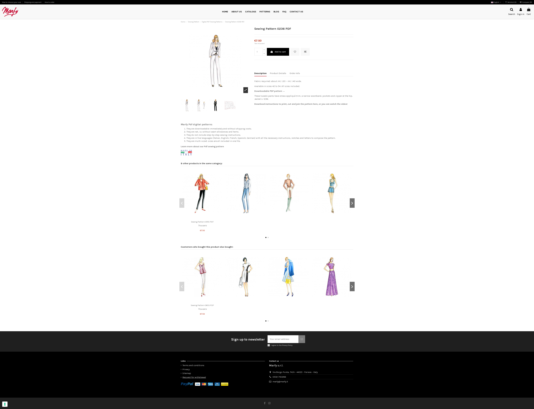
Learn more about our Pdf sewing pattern (202, 146)
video (344, 104)
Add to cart (280, 51)
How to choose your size (11, 2)
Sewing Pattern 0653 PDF (202, 305)
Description (260, 73)
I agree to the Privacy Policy (281, 345)
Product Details (278, 73)
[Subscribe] (301, 339)
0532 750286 (279, 377)
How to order (49, 2)
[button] (265, 12)
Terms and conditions (193, 365)
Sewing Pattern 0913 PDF (202, 222)
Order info (295, 73)
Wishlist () (512, 2)
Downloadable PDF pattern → (269, 91)
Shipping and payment (33, 2)
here (315, 104)
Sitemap (186, 373)
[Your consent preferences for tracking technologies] (5, 404)
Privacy (186, 369)
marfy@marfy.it (280, 381)
